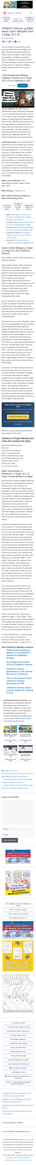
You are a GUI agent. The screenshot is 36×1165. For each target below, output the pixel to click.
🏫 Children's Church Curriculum (18, 1031)
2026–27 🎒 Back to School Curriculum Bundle (18, 904)
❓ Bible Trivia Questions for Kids (18, 1064)
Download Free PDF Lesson (10, 760)
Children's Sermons (11, 771)
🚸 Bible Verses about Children (18, 1060)
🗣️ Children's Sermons (18, 1039)
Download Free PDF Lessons (18, 416)
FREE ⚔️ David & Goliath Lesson (18, 914)
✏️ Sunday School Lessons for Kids (18, 1027)
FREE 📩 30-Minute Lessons (18, 909)
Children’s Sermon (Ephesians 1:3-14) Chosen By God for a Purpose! (19, 671)
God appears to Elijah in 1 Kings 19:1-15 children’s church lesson (19, 235)
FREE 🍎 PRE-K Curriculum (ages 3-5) (30, 19)
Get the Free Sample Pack (10, 741)
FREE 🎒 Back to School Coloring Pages (18, 206)
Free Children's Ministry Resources (16, 1131)
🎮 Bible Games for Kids (18, 1051)
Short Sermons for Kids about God (14, 773)
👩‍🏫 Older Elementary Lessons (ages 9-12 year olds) (18, 1077)
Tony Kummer (27, 1139)
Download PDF (23, 85)
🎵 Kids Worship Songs (18, 1072)
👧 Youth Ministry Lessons (18, 1068)
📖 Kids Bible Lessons (18, 1023)
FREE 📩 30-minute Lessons (18, 20)
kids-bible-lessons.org (25, 1160)
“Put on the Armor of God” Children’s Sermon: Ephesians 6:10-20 (19, 680)
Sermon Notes (12, 85)
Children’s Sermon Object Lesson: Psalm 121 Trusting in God (20, 690)
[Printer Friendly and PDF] (11, 43)
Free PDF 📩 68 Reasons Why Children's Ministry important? (18, 1083)
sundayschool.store (11, 1157)
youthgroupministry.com (11, 1160)
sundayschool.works (23, 1157)
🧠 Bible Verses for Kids (18, 1055)
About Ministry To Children (13, 1123)
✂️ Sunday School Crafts (18, 1035)
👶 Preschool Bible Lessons (18, 1043)
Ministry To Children (14, 13)
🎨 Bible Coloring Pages (18, 1047)
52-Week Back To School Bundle (6, 19)
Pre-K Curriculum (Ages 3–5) (18, 918)
